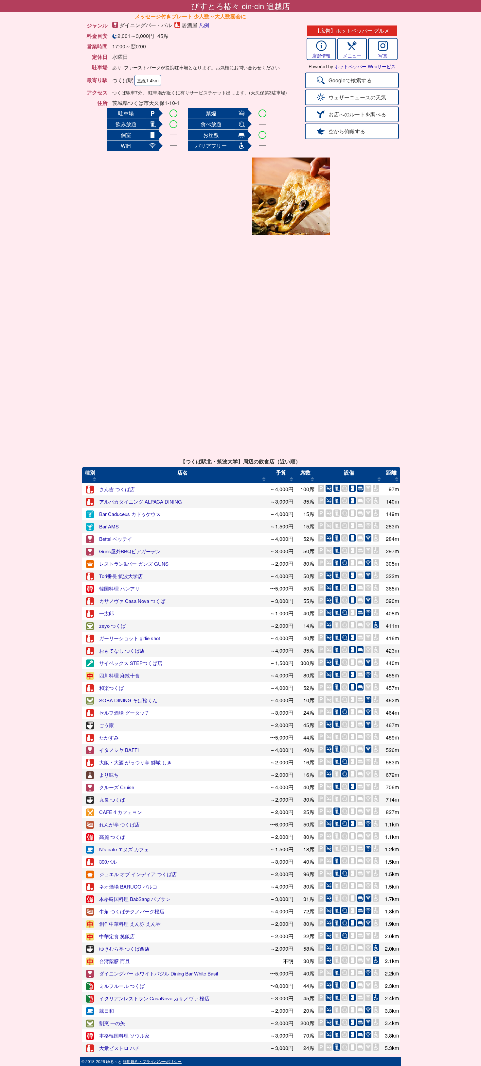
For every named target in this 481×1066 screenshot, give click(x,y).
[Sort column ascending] (94, 479)
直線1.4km (148, 80)
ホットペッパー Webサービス (365, 66)
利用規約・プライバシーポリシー (152, 1061)
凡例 (204, 25)
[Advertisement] (199, 196)
